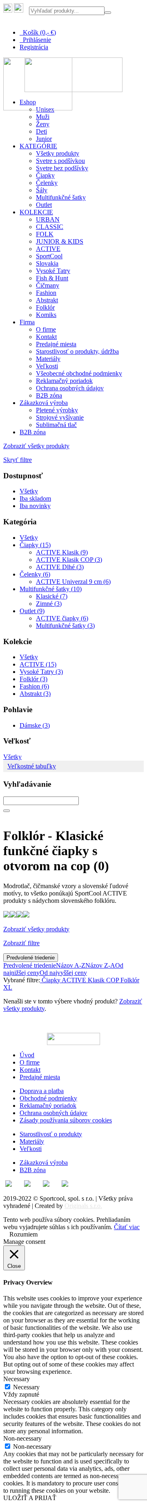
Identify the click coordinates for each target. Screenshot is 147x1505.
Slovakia (47, 263)
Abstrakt (47, 300)
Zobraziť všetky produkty (36, 445)
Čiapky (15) (35, 544)
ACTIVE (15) (38, 664)
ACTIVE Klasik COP (89, 980)
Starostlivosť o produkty (51, 1134)
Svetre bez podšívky (62, 168)
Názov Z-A (100, 965)
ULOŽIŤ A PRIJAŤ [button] (29, 1497)
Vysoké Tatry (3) (41, 671)
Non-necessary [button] (22, 1438)
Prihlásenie (35, 39)
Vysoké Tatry (53, 270)
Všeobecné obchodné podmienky (79, 373)
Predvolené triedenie (31, 958)
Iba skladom (35, 498)
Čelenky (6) (35, 574)
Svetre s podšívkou (60, 160)
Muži (42, 116)
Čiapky (45, 175)
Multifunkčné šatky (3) (65, 625)
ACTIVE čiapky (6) (62, 618)
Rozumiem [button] (23, 1234)
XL (7, 987)
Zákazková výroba (44, 402)
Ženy (42, 124)
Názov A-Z (70, 965)
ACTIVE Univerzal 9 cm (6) (73, 581)
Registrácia (34, 47)
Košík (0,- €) (38, 32)
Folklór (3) (33, 678)
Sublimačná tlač (56, 424)
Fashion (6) (34, 686)
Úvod (27, 1055)
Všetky (29, 491)
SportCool (49, 256)
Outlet (44, 204)
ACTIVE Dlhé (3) (60, 566)
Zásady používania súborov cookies (66, 1120)
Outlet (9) (32, 610)
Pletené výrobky (57, 410)
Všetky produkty (57, 153)
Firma (27, 322)
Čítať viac (127, 1226)
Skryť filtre (17, 459)
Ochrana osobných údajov (70, 388)
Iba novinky (35, 505)
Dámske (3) (35, 725)
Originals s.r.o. (83, 1205)
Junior (44, 138)
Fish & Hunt (52, 278)
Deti (41, 131)
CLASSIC (49, 226)
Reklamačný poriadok (64, 380)
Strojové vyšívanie (60, 417)
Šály (41, 190)
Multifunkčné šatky (61, 197)
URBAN (48, 219)
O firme (46, 329)
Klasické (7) (51, 596)
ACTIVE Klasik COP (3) (69, 559)
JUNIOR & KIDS (59, 241)
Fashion (46, 292)
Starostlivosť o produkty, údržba (77, 351)
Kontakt (46, 336)
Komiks (46, 314)
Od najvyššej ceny (63, 972)
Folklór (45, 307)
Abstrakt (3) (35, 693)
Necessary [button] (16, 1378)
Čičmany (47, 285)
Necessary (26, 1387)
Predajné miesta (56, 344)
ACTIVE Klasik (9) (62, 552)
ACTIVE (48, 248)
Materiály (48, 358)
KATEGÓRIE (38, 146)
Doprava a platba (42, 1090)
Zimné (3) (49, 603)
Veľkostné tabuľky (31, 766)
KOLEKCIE (36, 212)
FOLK (44, 234)
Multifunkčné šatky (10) (51, 588)
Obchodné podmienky (48, 1098)
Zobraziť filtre (21, 943)
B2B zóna (49, 395)
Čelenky (47, 182)
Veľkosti (47, 366)
